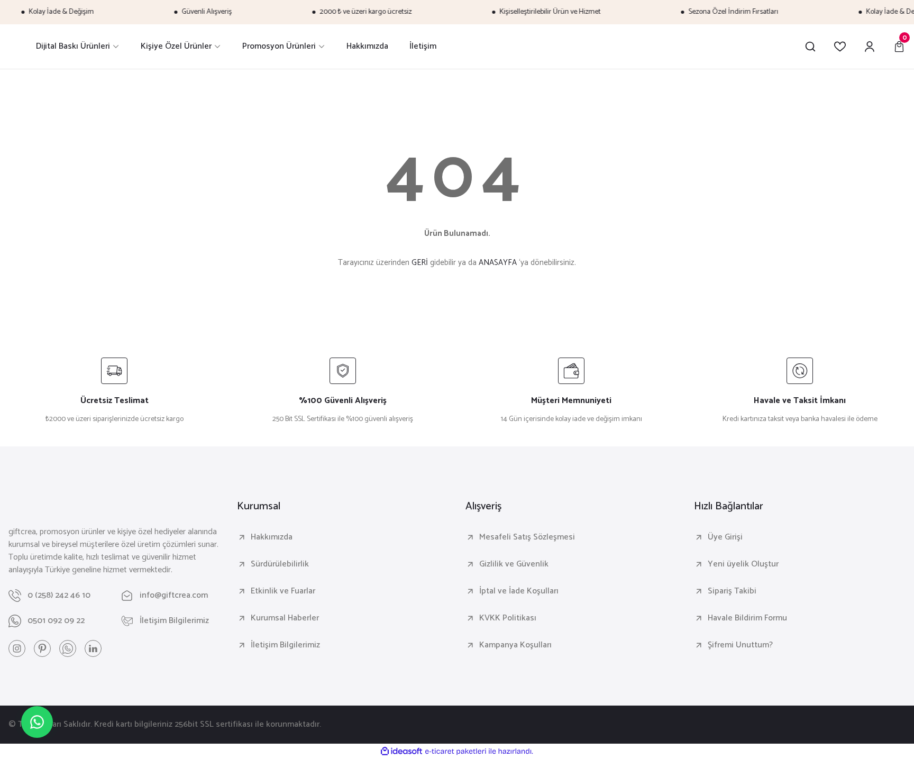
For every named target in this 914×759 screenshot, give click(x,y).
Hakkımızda (272, 537)
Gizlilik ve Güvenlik (514, 564)
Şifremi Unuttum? (740, 645)
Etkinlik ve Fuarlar (283, 591)
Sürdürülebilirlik (280, 564)
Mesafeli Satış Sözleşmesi (527, 537)
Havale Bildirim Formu (747, 618)
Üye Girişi (725, 537)
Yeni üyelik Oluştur (743, 564)
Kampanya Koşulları (515, 645)
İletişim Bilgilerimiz (285, 645)
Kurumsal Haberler (285, 618)
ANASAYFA (498, 262)
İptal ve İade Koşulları (519, 591)
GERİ (420, 262)
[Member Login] (869, 46)
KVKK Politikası (507, 618)
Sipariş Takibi (732, 591)
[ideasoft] (401, 752)
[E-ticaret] (456, 751)
